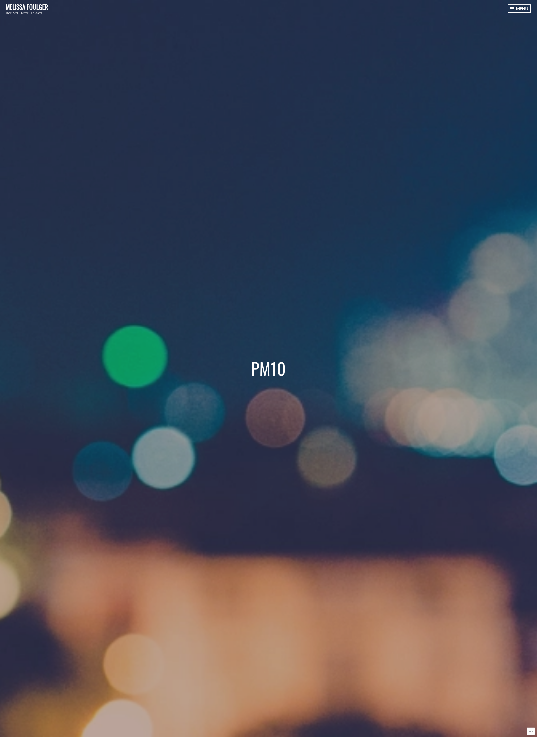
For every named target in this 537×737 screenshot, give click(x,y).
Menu (521, 8)
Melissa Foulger (27, 7)
